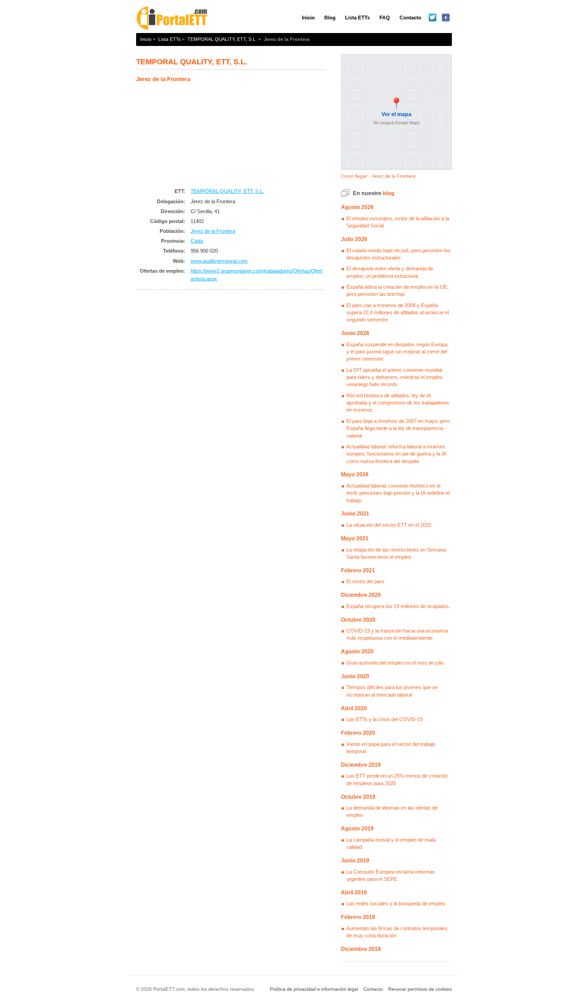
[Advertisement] (230, 133)
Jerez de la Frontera (213, 231)
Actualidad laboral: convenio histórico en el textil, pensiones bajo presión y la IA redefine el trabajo (398, 493)
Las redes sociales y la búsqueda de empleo (395, 903)
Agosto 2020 (357, 651)
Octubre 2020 (358, 620)
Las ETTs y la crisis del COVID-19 (384, 719)
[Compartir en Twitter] (433, 18)
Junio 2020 (355, 676)
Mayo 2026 (355, 474)
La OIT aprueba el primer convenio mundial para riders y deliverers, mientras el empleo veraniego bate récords (394, 377)
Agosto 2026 (357, 207)
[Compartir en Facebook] (446, 18)
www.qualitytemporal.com (219, 261)
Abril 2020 (354, 708)
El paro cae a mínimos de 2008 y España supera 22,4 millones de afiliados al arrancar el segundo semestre (397, 312)
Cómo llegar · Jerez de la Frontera (378, 176)
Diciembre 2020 (361, 595)
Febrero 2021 (358, 570)
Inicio (308, 17)
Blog (330, 17)
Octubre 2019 (358, 797)
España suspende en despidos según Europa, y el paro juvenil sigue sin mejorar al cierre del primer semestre (397, 351)
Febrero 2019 (358, 917)
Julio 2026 (354, 239)
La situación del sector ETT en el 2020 (388, 525)
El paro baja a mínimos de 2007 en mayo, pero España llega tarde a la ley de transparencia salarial (398, 428)
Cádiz (197, 241)
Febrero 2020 (358, 733)
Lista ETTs (357, 17)
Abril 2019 (354, 892)
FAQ (384, 17)
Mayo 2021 (355, 538)
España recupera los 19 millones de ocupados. (398, 606)
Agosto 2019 (357, 828)
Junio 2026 (355, 333)
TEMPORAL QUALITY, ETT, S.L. (222, 39)
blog (388, 193)
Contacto (410, 17)
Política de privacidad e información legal (314, 989)
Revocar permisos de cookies (420, 989)
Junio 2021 (355, 513)
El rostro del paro (365, 581)
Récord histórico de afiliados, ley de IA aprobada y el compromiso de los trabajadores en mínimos (397, 403)
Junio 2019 (355, 860)
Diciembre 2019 (361, 765)
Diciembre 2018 (361, 949)
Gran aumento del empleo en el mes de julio (395, 663)
